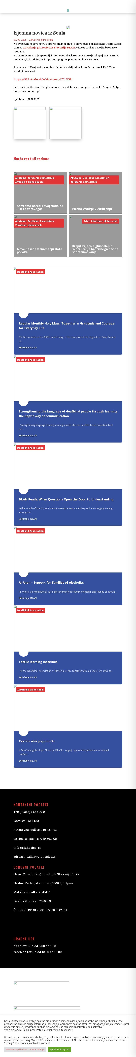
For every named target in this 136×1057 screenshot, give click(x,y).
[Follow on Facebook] (20, 924)
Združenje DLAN (28, 347)
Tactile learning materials (38, 662)
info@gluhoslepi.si (27, 848)
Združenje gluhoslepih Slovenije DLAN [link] (49, 47)
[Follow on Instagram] (33, 924)
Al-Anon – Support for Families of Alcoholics (51, 582)
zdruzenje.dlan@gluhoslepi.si (35, 856)
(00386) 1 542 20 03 (33, 812)
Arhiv (87, 221)
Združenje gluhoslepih (41, 39)
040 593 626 (48, 839)
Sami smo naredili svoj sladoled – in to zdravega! (40, 207)
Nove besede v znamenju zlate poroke (39, 250)
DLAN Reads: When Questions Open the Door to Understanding (66, 499)
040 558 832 (30, 821)
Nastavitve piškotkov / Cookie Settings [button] (25, 1049)
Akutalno (20, 177)
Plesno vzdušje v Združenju (92, 209)
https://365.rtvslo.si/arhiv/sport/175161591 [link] (43, 79)
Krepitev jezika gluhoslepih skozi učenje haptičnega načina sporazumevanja (95, 249)
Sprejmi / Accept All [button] (59, 1049)
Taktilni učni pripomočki (37, 741)
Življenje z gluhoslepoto (29, 181)
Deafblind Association (96, 177)
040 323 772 (48, 830)
